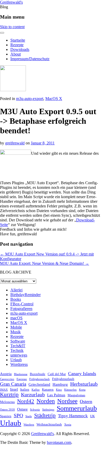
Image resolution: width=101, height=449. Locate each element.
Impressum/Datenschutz (29, 59)
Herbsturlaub (84, 384)
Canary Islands (82, 373)
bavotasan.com (59, 442)
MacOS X (53, 98)
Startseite (17, 40)
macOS (16, 318)
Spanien (5, 416)
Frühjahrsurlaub (63, 379)
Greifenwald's (11, 2)
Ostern (86, 401)
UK (92, 416)
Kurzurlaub (33, 394)
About (15, 54)
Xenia (67, 424)
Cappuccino (7, 379)
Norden (46, 401)
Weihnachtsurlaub (49, 424)
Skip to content (12, 27)
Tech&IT (17, 346)
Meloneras (7, 402)
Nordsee (67, 401)
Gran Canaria (13, 384)
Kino (59, 389)
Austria (6, 373)
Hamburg (60, 384)
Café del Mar (57, 374)
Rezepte (17, 45)
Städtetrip (45, 415)
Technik (17, 350)
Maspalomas (76, 395)
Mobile (16, 327)
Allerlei (16, 290)
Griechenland (39, 384)
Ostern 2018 (7, 409)
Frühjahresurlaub (39, 379)
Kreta (82, 389)
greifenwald (15, 143)
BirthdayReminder (25, 294)
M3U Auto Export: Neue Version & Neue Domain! (44, 263)
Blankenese (20, 374)
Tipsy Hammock (73, 415)
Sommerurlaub (77, 408)
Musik (15, 332)
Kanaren (48, 389)
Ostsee (22, 409)
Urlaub (16, 360)
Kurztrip (9, 394)
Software (17, 341)
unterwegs (18, 355)
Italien (24, 389)
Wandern (29, 424)
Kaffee (36, 389)
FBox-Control (21, 304)
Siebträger (48, 409)
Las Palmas (56, 395)
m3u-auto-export (29, 98)
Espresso (22, 379)
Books (15, 299)
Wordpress (19, 364)
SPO (18, 415)
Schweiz (35, 409)
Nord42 (25, 401)
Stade (28, 416)
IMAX (4, 389)
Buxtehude (37, 374)
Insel (14, 389)
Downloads (19, 49)
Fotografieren (21, 308)
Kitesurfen (70, 389)
